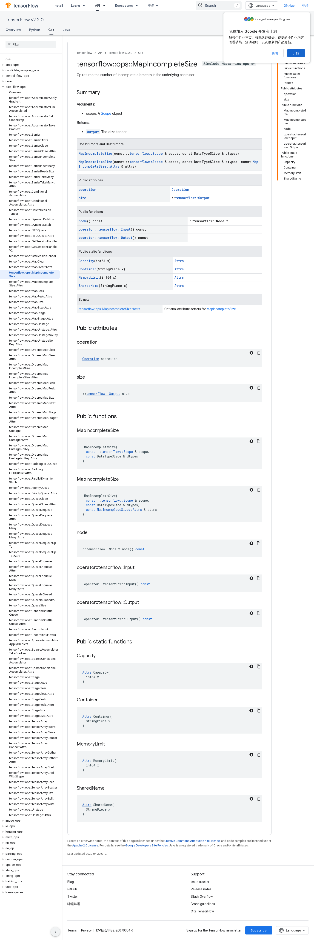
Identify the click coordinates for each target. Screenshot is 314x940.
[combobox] (219, 5)
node (83, 221)
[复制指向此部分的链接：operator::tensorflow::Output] (143, 603)
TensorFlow (84, 52)
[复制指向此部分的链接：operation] (102, 342)
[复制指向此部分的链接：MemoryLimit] (109, 744)
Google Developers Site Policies (146, 845)
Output (93, 132)
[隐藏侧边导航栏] (55, 931)
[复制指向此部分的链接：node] (92, 533)
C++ (51, 30)
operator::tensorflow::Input (105, 229)
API (97, 5)
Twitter (72, 896)
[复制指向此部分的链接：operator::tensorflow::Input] (139, 568)
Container (87, 269)
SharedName (89, 285)
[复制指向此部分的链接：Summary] (104, 93)
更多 (151, 5)
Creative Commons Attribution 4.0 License (192, 841)
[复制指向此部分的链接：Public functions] (121, 417)
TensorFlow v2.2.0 (25, 20)
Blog (70, 882)
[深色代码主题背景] (251, 353)
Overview (13, 30)
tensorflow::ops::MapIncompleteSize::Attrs (109, 309)
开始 (296, 53)
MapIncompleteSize (95, 153)
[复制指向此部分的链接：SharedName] (109, 788)
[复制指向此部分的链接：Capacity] (100, 656)
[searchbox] (31, 44)
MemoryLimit (89, 277)
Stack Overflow (202, 896)
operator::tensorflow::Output (105, 237)
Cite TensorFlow (202, 911)
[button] (30, 65)
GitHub (289, 5)
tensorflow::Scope (146, 153)
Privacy (86, 930)
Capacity (86, 261)
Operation (180, 189)
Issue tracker (200, 882)
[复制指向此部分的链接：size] (89, 377)
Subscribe (259, 930)
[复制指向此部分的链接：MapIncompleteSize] (123, 431)
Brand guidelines (203, 904)
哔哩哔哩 (73, 904)
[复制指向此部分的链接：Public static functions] (136, 642)
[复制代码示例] (258, 353)
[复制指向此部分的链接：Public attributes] (121, 328)
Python (34, 30)
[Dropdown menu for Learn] (85, 5)
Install (58, 5)
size (82, 198)
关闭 (274, 53)
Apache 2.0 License (85, 845)
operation (87, 189)
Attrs (179, 261)
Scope (106, 113)
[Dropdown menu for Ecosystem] (138, 5)
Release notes (201, 889)
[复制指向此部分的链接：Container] (102, 700)
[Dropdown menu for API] (105, 5)
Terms (72, 930)
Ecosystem (124, 5)
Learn (75, 5)
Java (66, 30)
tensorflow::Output (192, 198)
